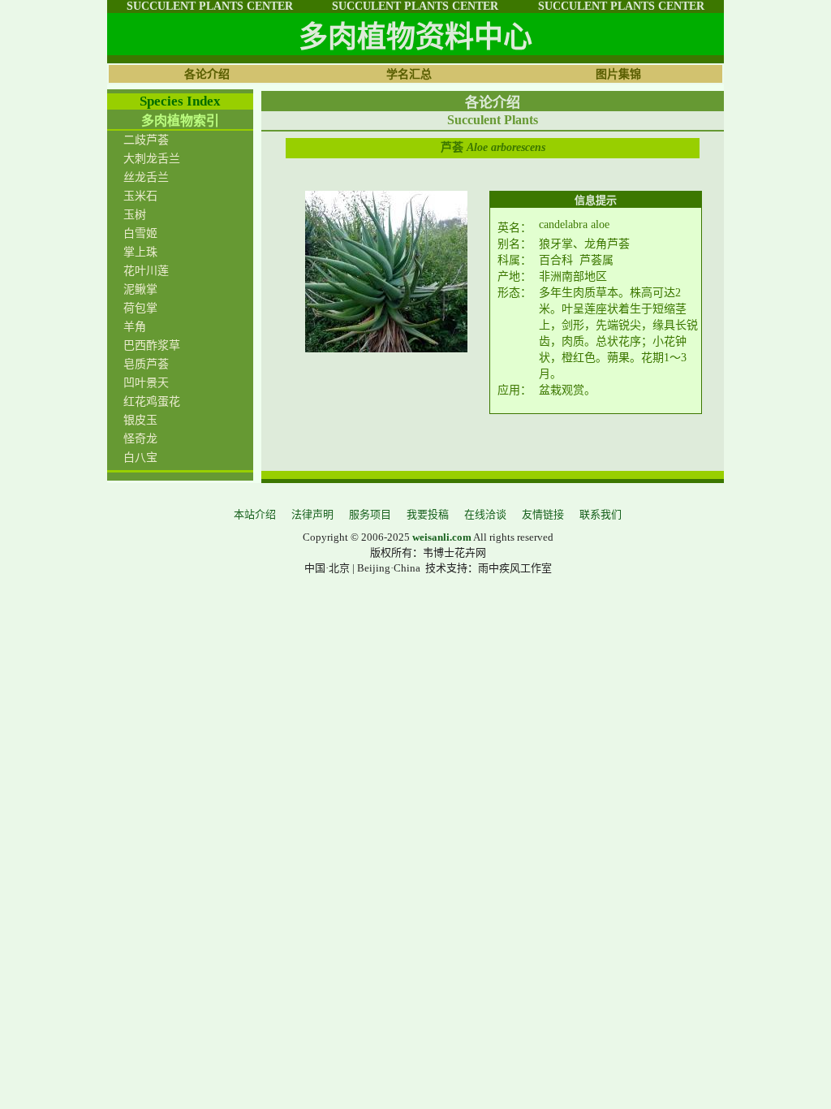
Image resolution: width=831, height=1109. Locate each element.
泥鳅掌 (140, 289)
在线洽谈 (485, 514)
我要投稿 (428, 514)
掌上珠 (140, 252)
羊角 (134, 327)
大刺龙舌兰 (151, 159)
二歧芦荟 (146, 140)
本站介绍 (255, 514)
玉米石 (140, 196)
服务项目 (370, 514)
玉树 (134, 215)
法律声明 (312, 514)
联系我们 (600, 514)
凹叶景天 (146, 383)
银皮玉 (140, 420)
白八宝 (140, 457)
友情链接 (543, 514)
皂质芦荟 (146, 364)
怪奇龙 (140, 439)
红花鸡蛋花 (151, 401)
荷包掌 (140, 308)
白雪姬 (140, 233)
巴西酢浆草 (151, 345)
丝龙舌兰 (146, 177)
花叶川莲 (146, 271)
